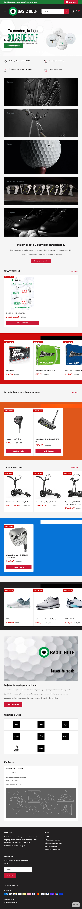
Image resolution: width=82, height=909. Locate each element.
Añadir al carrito (18, 451)
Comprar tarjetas (13, 705)
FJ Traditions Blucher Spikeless (46, 619)
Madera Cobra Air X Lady (14, 439)
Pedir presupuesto (13, 46)
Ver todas (74, 271)
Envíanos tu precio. (41, 261)
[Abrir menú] (5, 11)
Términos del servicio (52, 850)
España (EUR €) (10, 885)
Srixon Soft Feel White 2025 (45, 370)
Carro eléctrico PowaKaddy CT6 (17, 502)
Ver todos (74, 468)
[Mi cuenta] (73, 11)
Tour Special (10, 370)
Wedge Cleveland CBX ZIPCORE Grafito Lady (17, 556)
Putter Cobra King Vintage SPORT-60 (48, 440)
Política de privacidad (52, 840)
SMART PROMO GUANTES (15, 313)
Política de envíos (50, 846)
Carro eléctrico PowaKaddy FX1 (46, 502)
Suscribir (10, 875)
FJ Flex (8, 619)
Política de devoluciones (53, 843)
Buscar (46, 837)
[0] (77, 11)
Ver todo (75, 392)
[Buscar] (66, 11)
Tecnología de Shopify (11, 902)
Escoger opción (22, 323)
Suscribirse (72, 2)
